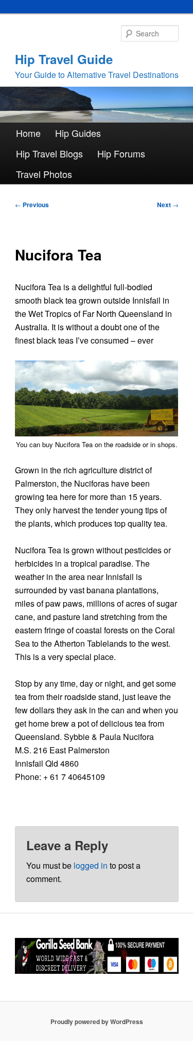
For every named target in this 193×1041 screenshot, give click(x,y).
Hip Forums (121, 153)
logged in (91, 865)
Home (28, 132)
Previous (32, 204)
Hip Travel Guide (64, 59)
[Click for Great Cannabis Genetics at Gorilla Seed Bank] (97, 971)
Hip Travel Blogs (49, 153)
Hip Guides (78, 132)
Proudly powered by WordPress (96, 1021)
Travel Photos (44, 174)
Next (168, 204)
